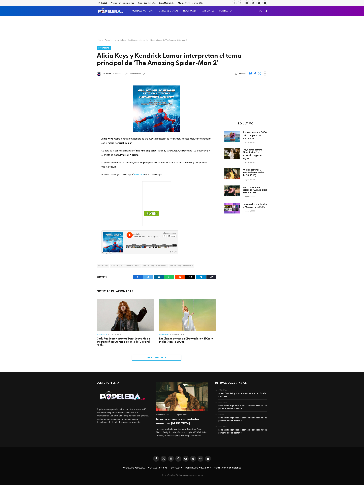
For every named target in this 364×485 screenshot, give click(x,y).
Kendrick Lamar (132, 266)
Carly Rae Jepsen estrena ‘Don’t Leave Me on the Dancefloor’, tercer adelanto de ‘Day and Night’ (123, 342)
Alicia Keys (103, 266)
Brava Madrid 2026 (166, 3)
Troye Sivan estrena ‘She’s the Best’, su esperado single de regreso (252, 154)
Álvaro (108, 74)
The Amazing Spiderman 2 (181, 266)
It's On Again (116, 266)
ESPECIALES (207, 11)
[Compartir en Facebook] (255, 73)
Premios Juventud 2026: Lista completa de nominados (255, 136)
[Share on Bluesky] (250, 73)
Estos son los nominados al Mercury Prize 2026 (255, 205)
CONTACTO (225, 11)
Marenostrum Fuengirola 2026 (190, 3)
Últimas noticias (157, 468)
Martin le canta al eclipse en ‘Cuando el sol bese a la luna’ (255, 190)
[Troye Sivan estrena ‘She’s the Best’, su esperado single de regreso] (232, 153)
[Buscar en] (265, 11)
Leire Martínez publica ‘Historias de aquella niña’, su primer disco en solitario (242, 407)
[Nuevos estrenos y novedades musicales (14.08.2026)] (232, 173)
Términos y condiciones (227, 468)
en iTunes (139, 174)
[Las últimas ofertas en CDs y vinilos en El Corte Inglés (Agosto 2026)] (187, 315)
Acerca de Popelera (134, 468)
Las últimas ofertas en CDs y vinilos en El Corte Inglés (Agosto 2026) (186, 340)
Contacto (176, 468)
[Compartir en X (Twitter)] (259, 73)
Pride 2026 (103, 3)
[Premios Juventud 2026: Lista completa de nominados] (232, 136)
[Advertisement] (182, 27)
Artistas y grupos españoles (122, 3)
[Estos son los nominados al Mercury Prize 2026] (232, 208)
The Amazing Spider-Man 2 (154, 266)
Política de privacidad (198, 468)
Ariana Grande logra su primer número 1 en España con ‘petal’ (242, 395)
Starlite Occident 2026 (147, 3)
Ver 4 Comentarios (156, 357)
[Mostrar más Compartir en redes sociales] (265, 73)
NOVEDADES (190, 11)
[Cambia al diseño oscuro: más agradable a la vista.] (261, 11)
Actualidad (103, 48)
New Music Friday (164, 415)
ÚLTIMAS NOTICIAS (143, 11)
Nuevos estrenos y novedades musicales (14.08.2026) (253, 173)
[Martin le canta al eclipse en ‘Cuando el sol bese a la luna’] (232, 190)
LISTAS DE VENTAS (168, 11)
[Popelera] (111, 11)
